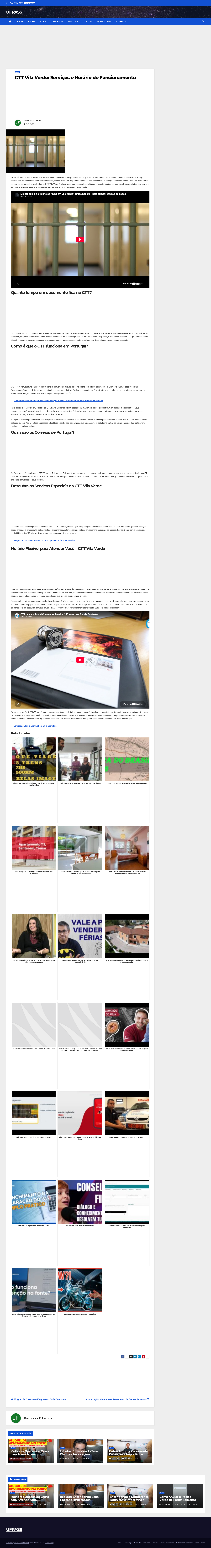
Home (119, 1543)
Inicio (20, 21)
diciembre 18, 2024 (70, 1504)
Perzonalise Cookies (150, 1543)
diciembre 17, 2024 (120, 1504)
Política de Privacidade (184, 1543)
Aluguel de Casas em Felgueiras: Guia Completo (39, 1399)
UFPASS (14, 12)
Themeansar (49, 1543)
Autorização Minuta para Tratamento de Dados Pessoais (116, 1399)
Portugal (74, 21)
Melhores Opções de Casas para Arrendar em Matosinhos (30, 1454)
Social (44, 21)
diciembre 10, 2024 (170, 1504)
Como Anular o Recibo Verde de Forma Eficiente (177, 1498)
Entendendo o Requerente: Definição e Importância (129, 1452)
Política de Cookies (167, 1543)
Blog (89, 21)
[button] (203, 21)
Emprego (58, 21)
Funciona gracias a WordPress (17, 1543)
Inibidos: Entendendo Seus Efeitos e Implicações (79, 1452)
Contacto (122, 21)
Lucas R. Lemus (34, 121)
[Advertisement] (105, 43)
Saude (31, 21)
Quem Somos (104, 21)
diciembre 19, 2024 (21, 1504)
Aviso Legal (128, 1543)
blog (17, 72)
